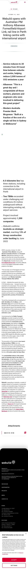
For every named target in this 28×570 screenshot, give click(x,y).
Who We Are (5, 484)
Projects (4, 490)
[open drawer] (24, 2)
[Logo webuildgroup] (8, 463)
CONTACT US (5, 499)
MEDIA (3, 495)
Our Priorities (5, 487)
